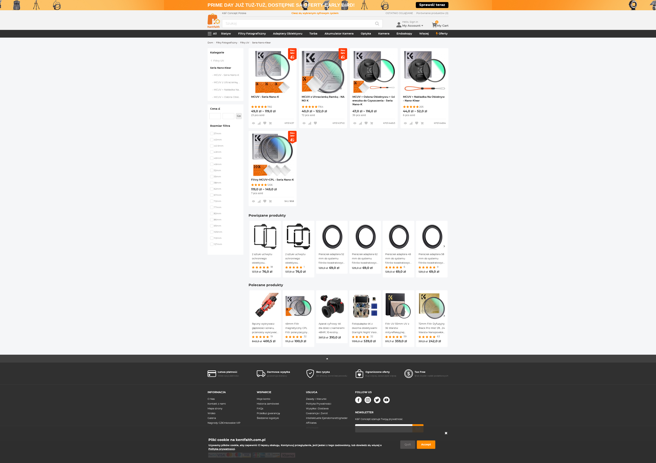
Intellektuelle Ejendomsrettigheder (327, 418)
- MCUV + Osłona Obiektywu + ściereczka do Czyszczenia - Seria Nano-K (226, 97)
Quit (408, 444)
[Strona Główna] (214, 20)
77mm (217, 207)
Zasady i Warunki (316, 399)
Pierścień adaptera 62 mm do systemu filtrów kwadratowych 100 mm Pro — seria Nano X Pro (365, 259)
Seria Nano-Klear (220, 68)
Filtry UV (244, 43)
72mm (217, 201)
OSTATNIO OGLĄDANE (399, 13)
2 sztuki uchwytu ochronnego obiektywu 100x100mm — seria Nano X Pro (297, 259)
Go (239, 116)
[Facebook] (358, 400)
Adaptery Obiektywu (287, 33)
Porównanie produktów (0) (432, 13)
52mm (217, 170)
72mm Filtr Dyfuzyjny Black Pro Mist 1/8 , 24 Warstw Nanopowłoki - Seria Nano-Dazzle (432, 329)
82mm (217, 214)
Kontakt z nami (217, 404)
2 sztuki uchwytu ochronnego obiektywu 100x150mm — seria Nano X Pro (263, 259)
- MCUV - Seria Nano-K (224, 75)
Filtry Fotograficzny (252, 33)
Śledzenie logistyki (268, 418)
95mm (217, 226)
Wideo (211, 413)
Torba (313, 33)
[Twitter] (377, 400)
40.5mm (218, 146)
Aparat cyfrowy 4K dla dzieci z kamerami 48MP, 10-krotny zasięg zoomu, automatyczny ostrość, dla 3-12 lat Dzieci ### (332, 329)
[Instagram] (368, 400)
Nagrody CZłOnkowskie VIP (224, 423)
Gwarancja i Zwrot (317, 413)
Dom (210, 43)
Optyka (366, 33)
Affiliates (311, 423)
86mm (217, 220)
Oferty (443, 33)
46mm (218, 158)
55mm (217, 177)
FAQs (260, 408)
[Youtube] (386, 400)
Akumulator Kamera (339, 33)
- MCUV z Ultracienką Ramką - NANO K (226, 82)
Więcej (424, 33)
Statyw (226, 33)
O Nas (211, 399)
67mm (217, 195)
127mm (218, 244)
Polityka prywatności (221, 449)
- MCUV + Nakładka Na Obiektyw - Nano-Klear (226, 90)
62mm (217, 189)
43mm (217, 152)
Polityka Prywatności (318, 404)
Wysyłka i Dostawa (317, 408)
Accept (426, 444)
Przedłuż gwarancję (268, 413)
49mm (218, 164)
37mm (217, 134)
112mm (218, 238)
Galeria (212, 418)
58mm (217, 183)
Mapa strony (215, 408)
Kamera (384, 33)
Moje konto (263, 399)
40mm (218, 140)
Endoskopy (404, 33)
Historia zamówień (268, 404)
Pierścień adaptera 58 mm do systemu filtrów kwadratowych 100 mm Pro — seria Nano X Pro (432, 259)
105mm (218, 232)
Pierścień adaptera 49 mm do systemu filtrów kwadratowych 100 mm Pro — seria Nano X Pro (398, 259)
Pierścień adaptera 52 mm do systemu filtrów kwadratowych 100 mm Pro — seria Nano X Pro (332, 259)
